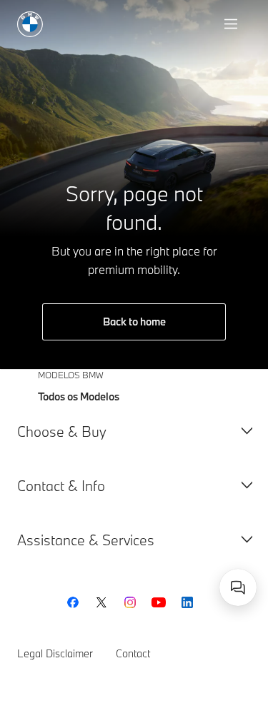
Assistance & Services (85, 540)
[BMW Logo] (30, 24)
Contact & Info (61, 486)
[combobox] (238, 587)
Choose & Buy (61, 431)
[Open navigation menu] (232, 24)
